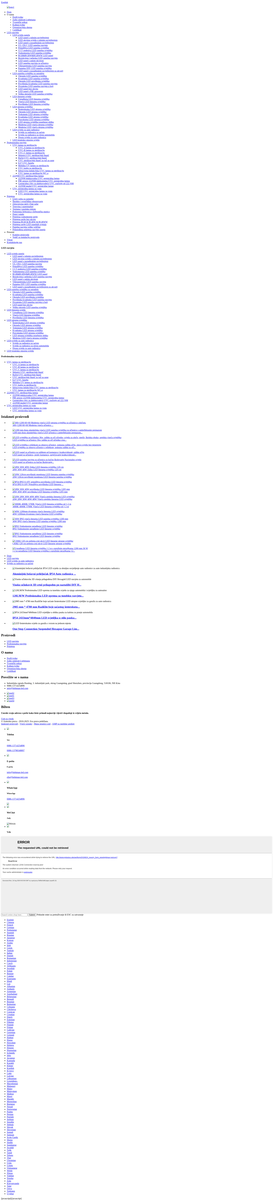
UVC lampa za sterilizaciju (25, 145)
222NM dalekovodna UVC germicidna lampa (38, 178)
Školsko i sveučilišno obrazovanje (28, 201)
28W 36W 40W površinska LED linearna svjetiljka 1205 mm (40, 492)
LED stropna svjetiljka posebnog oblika (36, 122)
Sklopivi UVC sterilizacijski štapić (33, 155)
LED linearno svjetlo (22, 96)
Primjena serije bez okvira (24, 219)
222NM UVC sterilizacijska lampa (28, 176)
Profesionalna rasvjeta (16, 142)
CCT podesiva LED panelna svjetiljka (35, 50)
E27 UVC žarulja (26, 163)
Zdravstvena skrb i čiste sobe (25, 204)
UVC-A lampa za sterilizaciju (31, 147)
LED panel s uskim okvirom (31, 60)
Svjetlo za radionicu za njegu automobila (36, 135)
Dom (9, 12)
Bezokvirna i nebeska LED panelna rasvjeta (38, 58)
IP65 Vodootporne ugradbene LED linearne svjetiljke (36, 529)
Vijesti (10, 240)
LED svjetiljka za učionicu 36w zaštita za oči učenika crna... (40, 440)
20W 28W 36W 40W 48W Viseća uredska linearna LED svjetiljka (42, 499)
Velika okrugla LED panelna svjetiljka (35, 94)
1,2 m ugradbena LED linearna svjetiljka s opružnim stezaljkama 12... (44, 551)
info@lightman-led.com (17, 688)
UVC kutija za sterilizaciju (30, 168)
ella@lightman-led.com (17, 777)
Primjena (11, 196)
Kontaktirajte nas (14, 242)
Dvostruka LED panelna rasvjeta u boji (35, 86)
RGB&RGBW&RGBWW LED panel (35, 55)
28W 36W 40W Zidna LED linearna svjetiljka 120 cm (37, 469)
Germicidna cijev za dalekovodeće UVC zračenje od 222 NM (46, 183)
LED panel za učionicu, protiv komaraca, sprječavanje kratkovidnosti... (44, 455)
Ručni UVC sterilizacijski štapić (32, 158)
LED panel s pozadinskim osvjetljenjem (36, 43)
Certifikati (17, 30)
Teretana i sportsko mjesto (24, 209)
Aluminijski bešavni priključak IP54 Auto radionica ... (44, 573)
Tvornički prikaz (20, 22)
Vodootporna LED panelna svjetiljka (34, 53)
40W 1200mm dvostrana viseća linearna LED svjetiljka (37, 514)
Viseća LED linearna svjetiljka (32, 101)
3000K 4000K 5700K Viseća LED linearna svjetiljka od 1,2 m (41, 506)
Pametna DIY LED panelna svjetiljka (35, 68)
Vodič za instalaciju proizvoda (26, 237)
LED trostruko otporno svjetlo (26, 140)
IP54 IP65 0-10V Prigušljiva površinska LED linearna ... (38, 484)
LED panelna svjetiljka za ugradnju (28, 73)
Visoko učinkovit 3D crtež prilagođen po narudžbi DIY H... (47, 584)
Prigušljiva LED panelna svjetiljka (33, 48)
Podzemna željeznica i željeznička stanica (31, 211)
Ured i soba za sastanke (23, 199)
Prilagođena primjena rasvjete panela (29, 229)
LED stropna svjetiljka (23, 107)
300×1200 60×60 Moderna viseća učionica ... (33, 425)
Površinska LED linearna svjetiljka (33, 104)
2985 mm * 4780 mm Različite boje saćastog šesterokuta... (46, 606)
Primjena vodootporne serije (25, 217)
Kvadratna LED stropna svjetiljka (33, 117)
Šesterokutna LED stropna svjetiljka (34, 109)
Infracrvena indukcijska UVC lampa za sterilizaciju (41, 170)
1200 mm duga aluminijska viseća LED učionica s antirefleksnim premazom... (47, 432)
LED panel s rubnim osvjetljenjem (33, 37)
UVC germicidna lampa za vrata (27, 188)
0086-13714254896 (16, 745)
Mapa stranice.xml (42, 724)
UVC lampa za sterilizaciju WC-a (33, 173)
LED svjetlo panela (21, 35)
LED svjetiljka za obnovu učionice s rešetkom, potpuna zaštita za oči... (44, 447)
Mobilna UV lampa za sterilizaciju (33, 165)
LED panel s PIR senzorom (30, 91)
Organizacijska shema (22, 27)
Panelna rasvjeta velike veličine (27, 227)
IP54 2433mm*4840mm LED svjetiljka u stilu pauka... (44, 617)
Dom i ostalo (18, 214)
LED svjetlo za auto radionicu (26, 130)
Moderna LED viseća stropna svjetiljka (35, 124)
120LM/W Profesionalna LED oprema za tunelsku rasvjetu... (48, 595)
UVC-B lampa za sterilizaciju (31, 150)
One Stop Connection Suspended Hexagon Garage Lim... (46, 628)
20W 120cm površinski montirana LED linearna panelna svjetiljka (42, 477)
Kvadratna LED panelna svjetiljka (33, 78)
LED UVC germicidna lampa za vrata (35, 191)
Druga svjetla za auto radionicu (32, 137)
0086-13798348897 (16, 750)
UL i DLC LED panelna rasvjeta (33, 45)
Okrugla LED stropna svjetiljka (32, 112)
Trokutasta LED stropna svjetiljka (33, 114)
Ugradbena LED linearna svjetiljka (33, 99)
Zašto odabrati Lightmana (24, 19)
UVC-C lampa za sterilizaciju (31, 153)
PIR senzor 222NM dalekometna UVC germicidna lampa (44, 181)
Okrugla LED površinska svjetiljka (33, 81)
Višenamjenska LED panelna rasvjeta (35, 66)
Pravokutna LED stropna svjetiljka (33, 119)
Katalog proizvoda (21, 234)
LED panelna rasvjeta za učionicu (33, 63)
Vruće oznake (26, 724)
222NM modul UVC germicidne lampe (36, 186)
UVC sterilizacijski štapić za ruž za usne (36, 160)
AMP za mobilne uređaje (63, 724)
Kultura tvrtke (19, 25)
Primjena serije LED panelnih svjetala (29, 224)
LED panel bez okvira (28, 89)
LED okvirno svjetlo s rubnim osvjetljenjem (37, 40)
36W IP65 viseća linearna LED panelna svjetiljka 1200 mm (39, 521)
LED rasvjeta (13, 32)
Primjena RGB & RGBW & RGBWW (30, 222)
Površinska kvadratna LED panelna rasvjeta (37, 83)
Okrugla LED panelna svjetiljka (32, 76)
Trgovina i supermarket (23, 206)
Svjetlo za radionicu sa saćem (31, 132)
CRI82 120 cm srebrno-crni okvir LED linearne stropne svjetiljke (42, 543)
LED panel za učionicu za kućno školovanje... (33, 462)
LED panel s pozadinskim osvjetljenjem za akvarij (40, 71)
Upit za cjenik (7, 719)
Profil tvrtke (18, 17)
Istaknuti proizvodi (9, 724)
